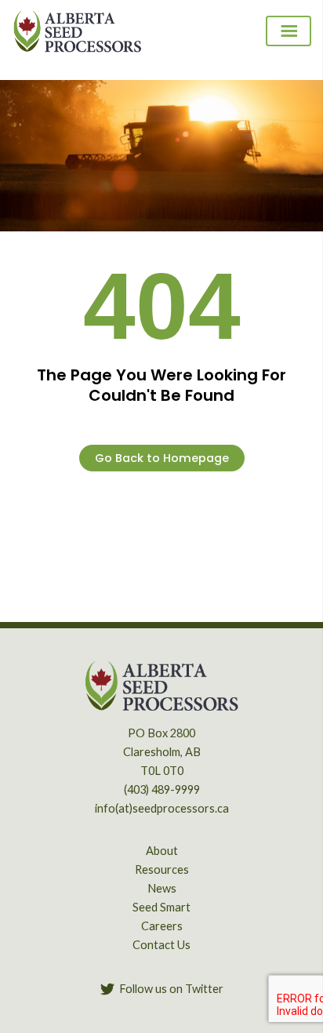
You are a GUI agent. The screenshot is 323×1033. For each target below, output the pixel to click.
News (161, 888)
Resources (162, 869)
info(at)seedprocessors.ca (162, 808)
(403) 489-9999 (162, 789)
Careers (162, 926)
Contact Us (161, 944)
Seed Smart (161, 907)
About (162, 850)
